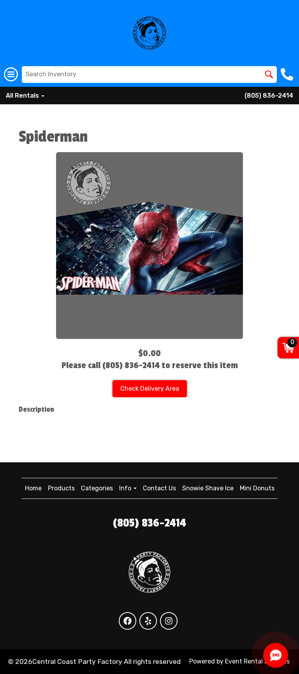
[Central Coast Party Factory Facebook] (127, 621)
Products (61, 488)
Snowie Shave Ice (208, 488)
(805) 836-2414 (268, 95)
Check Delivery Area (149, 388)
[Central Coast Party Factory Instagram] (169, 621)
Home (33, 488)
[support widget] (275, 655)
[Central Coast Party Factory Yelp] (148, 621)
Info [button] (126, 488)
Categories (97, 488)
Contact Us (159, 488)
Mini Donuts (257, 488)
